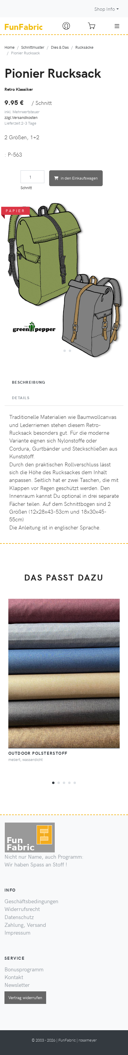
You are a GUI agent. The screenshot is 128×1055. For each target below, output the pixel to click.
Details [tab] (20, 397)
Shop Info (104, 9)
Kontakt (13, 977)
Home (9, 47)
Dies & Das (60, 47)
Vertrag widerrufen (25, 997)
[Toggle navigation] (117, 26)
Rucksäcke (84, 47)
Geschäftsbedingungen (31, 901)
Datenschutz (19, 917)
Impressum (17, 932)
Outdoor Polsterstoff (38, 753)
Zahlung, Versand (25, 924)
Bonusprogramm (23, 969)
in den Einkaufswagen (79, 177)
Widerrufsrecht (22, 908)
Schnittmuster (32, 47)
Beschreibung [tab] (28, 382)
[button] (58, 350)
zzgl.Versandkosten (21, 117)
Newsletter (17, 984)
